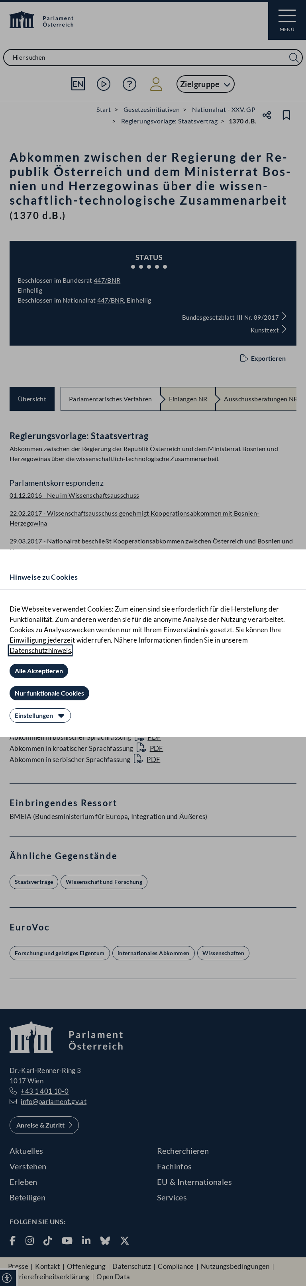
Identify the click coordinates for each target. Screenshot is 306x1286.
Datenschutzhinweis (40, 650)
